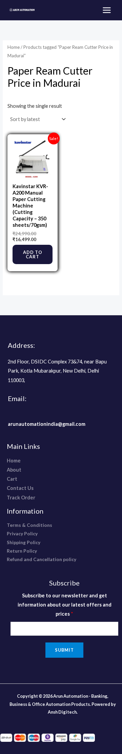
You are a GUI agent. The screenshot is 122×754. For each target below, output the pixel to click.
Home (13, 47)
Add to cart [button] (32, 254)
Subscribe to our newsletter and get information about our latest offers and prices (64, 605)
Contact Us (20, 488)
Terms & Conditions (29, 525)
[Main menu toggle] (107, 10)
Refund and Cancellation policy (41, 559)
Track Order (21, 497)
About (14, 470)
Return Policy (22, 551)
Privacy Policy (22, 533)
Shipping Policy (23, 542)
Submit (64, 650)
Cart (12, 479)
